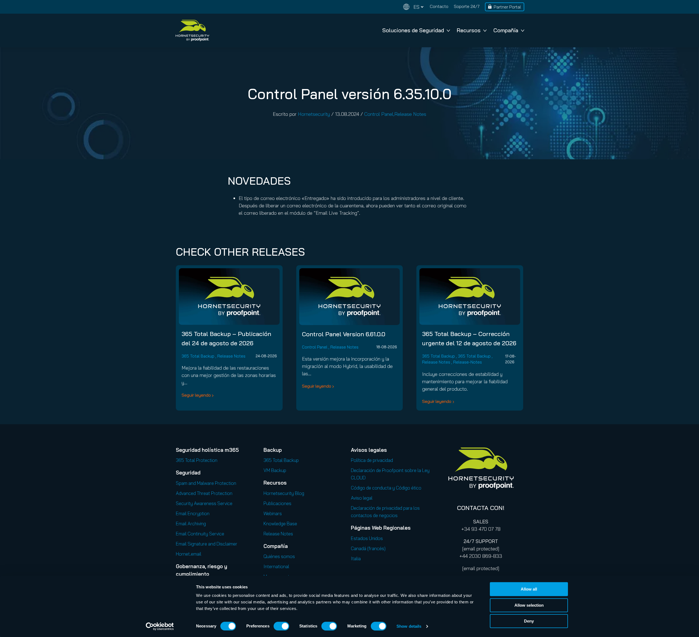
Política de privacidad (372, 460)
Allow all (529, 589)
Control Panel (378, 114)
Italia (356, 558)
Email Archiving (191, 523)
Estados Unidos (367, 538)
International (276, 566)
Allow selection (529, 605)
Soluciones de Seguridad (413, 30)
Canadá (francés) (368, 548)
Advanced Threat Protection (204, 493)
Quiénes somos (279, 556)
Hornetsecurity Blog (283, 493)
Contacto (439, 6)
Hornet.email (188, 554)
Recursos (469, 30)
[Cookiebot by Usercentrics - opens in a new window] (160, 626)
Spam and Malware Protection (206, 483)
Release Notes (410, 114)
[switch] (281, 626)
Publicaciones (277, 503)
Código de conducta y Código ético (386, 488)
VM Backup (274, 470)
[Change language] (413, 7)
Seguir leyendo (196, 395)
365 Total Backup (198, 356)
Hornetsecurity (314, 114)
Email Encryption (192, 513)
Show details (408, 626)
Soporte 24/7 (466, 6)
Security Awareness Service (204, 503)
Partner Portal (507, 7)
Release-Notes (467, 362)
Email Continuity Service (200, 533)
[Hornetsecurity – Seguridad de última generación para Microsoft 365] (192, 30)
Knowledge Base (280, 523)
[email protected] (480, 548)
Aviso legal (361, 498)
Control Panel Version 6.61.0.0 (343, 334)
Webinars (272, 513)
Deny (529, 621)
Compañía (505, 30)
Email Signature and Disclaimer (206, 544)
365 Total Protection (196, 460)
